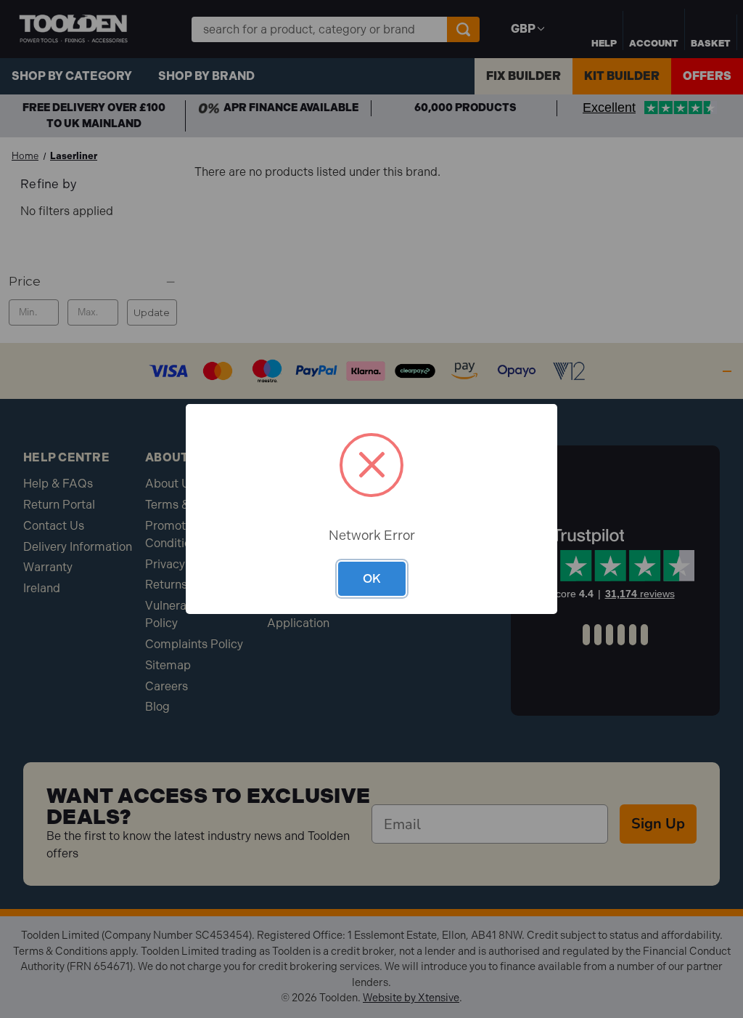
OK (372, 578)
